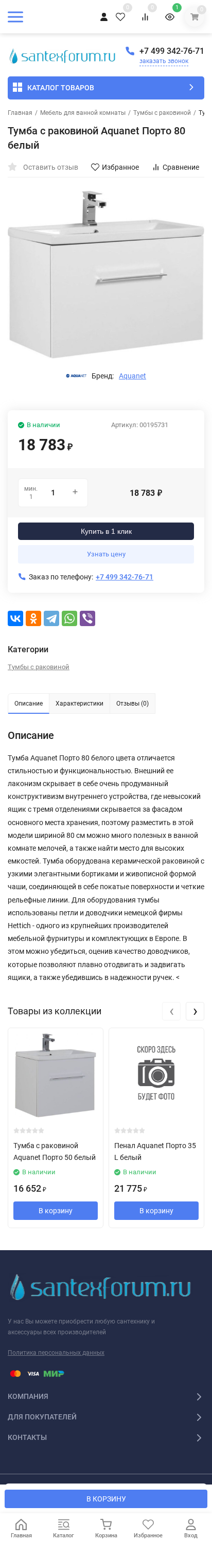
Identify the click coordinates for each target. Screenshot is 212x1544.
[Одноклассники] (33, 618)
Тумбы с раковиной (162, 113)
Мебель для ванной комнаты (83, 113)
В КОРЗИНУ (106, 1499)
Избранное (120, 167)
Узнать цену (106, 554)
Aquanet (132, 375)
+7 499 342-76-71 (171, 51)
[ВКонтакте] (15, 618)
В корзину (56, 1211)
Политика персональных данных (56, 1352)
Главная (20, 113)
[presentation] (171, 1011)
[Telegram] (51, 618)
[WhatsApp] (69, 618)
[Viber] (87, 618)
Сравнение (181, 167)
